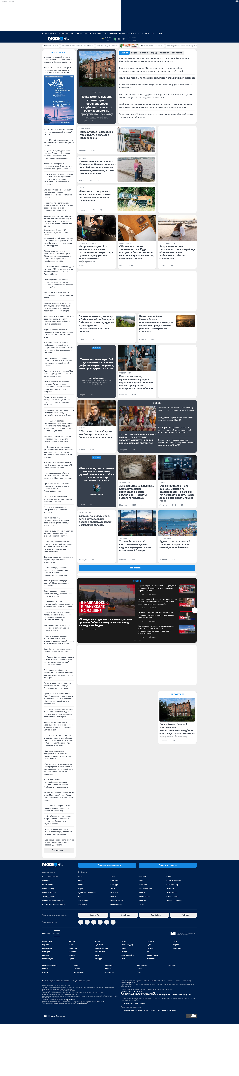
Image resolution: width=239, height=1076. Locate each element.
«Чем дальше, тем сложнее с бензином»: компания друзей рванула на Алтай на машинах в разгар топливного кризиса (97, 474)
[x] (106, 922)
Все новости (59, 52)
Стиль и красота (173, 881)
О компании (47, 885)
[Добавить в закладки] (113, 120)
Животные (83, 900)
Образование (116, 904)
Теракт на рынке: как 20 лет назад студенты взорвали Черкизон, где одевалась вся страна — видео (158, 588)
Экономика (171, 892)
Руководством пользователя (131, 991)
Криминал (115, 881)
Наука (113, 896)
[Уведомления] (189, 39)
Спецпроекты (172, 896)
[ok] (93, 922)
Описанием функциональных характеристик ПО (138, 993)
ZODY (161, 33)
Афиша (122, 33)
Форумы (97, 33)
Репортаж (177, 694)
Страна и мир (172, 885)
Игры (154, 33)
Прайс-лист (47, 881)
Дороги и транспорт (87, 892)
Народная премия (174, 900)
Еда (79, 896)
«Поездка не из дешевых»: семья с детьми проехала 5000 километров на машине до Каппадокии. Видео (105, 622)
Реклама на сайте (50, 877)
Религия (142, 900)
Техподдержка (48, 896)
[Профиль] (195, 39)
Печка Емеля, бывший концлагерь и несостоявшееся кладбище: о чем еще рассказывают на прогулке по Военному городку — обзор (97, 107)
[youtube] (113, 922)
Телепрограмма (110, 33)
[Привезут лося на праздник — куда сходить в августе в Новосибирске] (136, 139)
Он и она (142, 877)
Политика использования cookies (133, 1003)
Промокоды (64, 33)
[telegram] (80, 922)
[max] (100, 922)
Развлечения (144, 896)
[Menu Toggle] (44, 39)
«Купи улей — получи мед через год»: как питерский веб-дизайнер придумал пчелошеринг (95, 196)
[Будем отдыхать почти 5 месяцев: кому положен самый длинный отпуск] (177, 523)
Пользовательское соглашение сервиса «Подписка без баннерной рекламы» (148, 1010)
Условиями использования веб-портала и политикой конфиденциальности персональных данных (156, 995)
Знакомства (77, 33)
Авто (80, 877)
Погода (88, 33)
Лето (112, 889)
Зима (112, 877)
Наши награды (48, 889)
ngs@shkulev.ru (69, 1000)
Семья (141, 904)
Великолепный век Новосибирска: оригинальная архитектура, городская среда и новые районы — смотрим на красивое (156, 324)
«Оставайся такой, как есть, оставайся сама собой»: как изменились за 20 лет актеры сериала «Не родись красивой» (157, 601)
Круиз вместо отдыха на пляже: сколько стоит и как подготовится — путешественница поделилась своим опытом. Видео (156, 630)
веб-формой (83, 1003)
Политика (143, 885)
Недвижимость (49, 33)
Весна (80, 885)
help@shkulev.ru (58, 1003)
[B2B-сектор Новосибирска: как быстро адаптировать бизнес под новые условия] (96, 413)
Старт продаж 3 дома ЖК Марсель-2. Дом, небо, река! (56, 231)
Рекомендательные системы (131, 1007)
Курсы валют (144, 33)
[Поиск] (183, 39)
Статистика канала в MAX (53, 904)
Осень (141, 881)
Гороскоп (131, 33)
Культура (114, 885)
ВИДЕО (137, 581)
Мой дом (114, 892)
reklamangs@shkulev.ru (129, 982)
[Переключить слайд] (195, 610)
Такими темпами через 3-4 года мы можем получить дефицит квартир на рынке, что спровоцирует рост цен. (96, 364)
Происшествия (145, 889)
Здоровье (82, 904)
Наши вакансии (49, 892)
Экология (170, 889)
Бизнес (81, 881)
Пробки (120, 39)
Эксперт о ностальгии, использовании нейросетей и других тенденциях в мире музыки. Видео (156, 615)
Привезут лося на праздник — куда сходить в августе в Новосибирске (97, 134)
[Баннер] (129, 46)
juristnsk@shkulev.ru (99, 1001)
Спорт (169, 877)
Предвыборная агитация (53, 900)
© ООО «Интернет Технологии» (53, 1016)
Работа (142, 892)
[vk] (87, 922)
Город (80, 889)
